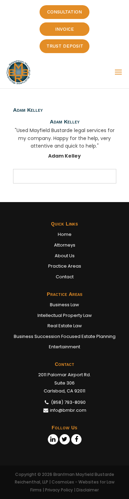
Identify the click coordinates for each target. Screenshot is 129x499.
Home (65, 234)
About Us (65, 255)
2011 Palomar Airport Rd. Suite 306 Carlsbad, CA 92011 (64, 382)
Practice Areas (64, 266)
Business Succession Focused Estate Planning (65, 336)
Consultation (64, 11)
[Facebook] (76, 439)
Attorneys (64, 245)
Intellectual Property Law (64, 315)
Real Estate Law (64, 325)
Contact (65, 276)
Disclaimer (87, 490)
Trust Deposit (64, 46)
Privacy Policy (59, 490)
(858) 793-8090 (67, 402)
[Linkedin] (53, 439)
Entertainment (64, 346)
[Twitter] (65, 439)
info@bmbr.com (68, 410)
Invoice (64, 29)
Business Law (64, 304)
